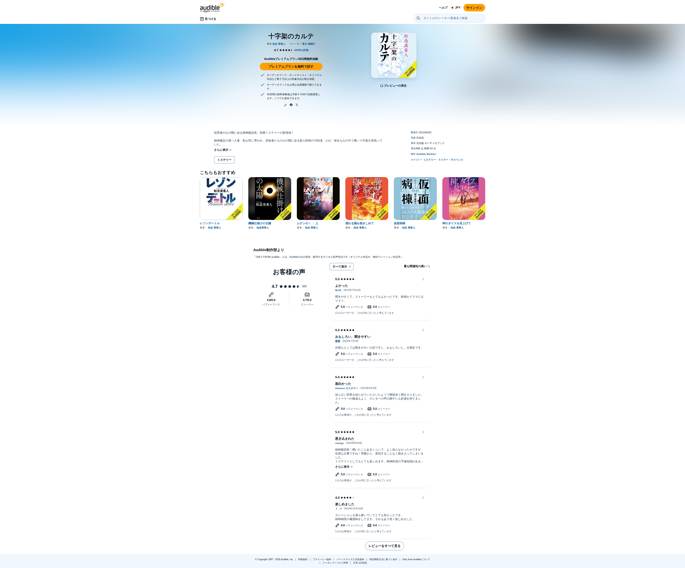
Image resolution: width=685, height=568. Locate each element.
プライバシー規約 (322, 559)
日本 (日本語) (360, 562)
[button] (285, 105)
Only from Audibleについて (416, 559)
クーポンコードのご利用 (336, 562)
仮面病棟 (399, 223)
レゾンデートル (210, 223)
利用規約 (303, 559)
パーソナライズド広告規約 (350, 559)
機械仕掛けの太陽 (259, 223)
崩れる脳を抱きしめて (359, 223)
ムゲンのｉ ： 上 (307, 223)
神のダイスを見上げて (456, 223)
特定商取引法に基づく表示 (383, 559)
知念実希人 (263, 227)
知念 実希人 (214, 227)
